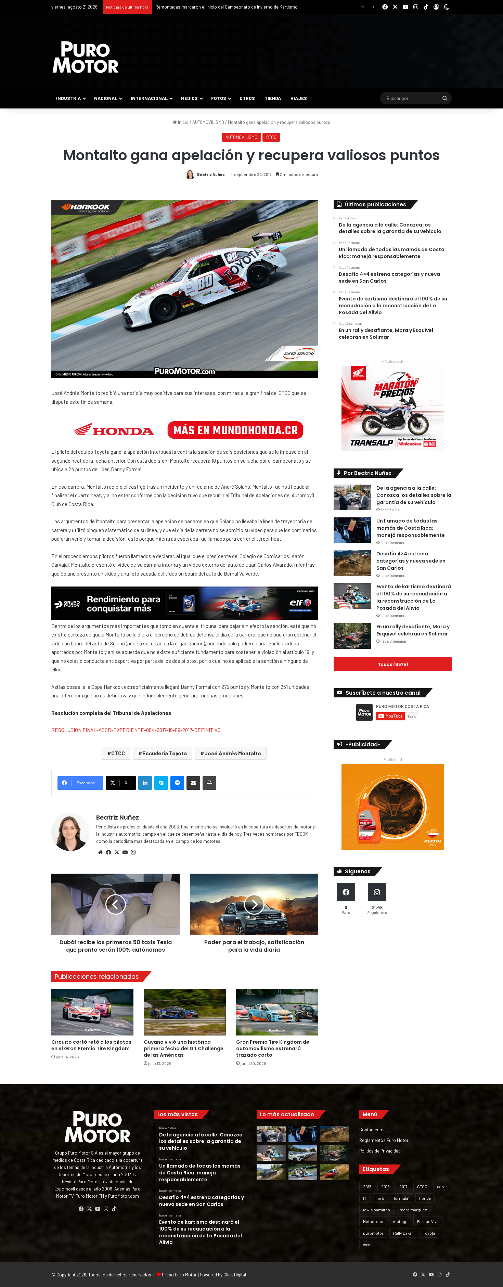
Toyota (429, 1233)
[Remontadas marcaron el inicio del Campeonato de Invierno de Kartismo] (303, 1172)
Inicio (183, 122)
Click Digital (234, 1274)
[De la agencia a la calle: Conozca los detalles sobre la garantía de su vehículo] (352, 497)
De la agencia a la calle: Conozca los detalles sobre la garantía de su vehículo (413, 495)
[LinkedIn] (145, 783)
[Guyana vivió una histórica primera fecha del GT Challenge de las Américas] (185, 1012)
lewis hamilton (376, 1209)
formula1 (402, 1198)
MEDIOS (189, 98)
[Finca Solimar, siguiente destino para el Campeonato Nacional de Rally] (334, 1172)
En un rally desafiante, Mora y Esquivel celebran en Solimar (413, 630)
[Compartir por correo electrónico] (193, 783)
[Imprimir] (209, 783)
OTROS (247, 98)
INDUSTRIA (68, 98)
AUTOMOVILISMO (208, 122)
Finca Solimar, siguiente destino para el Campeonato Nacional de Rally (224, 7)
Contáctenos (372, 1129)
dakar (442, 1186)
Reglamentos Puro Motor (384, 1140)
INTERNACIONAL (149, 98)
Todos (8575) (393, 664)
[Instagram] (133, 852)
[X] (117, 852)
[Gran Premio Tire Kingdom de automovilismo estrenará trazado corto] (277, 1012)
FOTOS (218, 98)
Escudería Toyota (164, 753)
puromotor (373, 1233)
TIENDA (273, 98)
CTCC (271, 137)
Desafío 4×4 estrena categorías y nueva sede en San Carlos (411, 560)
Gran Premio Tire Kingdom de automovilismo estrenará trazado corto (272, 1048)
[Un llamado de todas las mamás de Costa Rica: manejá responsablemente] (352, 530)
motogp (400, 1221)
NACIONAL (105, 98)
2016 (385, 1186)
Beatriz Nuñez (211, 174)
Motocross (373, 1221)
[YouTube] (125, 852)
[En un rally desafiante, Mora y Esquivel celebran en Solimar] (352, 636)
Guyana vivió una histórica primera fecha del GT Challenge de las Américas (183, 1048)
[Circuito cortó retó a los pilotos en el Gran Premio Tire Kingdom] (92, 1012)
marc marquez (413, 1209)
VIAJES (299, 98)
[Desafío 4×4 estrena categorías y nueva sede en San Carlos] (352, 563)
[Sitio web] (100, 852)
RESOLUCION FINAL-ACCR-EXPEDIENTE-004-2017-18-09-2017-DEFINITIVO (136, 730)
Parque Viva (428, 1221)
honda (425, 1198)
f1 (364, 1198)
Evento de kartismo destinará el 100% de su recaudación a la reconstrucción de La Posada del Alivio (413, 597)
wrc (366, 1244)
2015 (367, 1186)
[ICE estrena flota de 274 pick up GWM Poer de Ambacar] (303, 1153)
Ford (379, 1198)
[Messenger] (177, 783)
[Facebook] (108, 852)
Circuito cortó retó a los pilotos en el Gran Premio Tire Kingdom (91, 1045)
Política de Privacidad (380, 1151)
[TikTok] (114, 1209)
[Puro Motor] (85, 57)
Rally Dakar (403, 1233)
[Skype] (161, 783)
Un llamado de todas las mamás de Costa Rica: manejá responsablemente (410, 528)
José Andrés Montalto (232, 753)
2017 (403, 1186)
